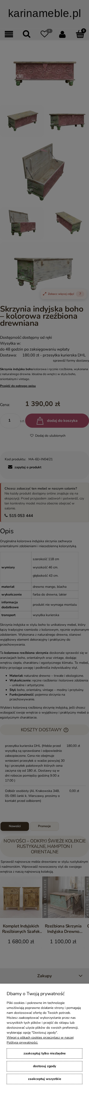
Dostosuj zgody (44, 1066)
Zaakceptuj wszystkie (44, 1079)
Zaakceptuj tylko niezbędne (44, 1053)
